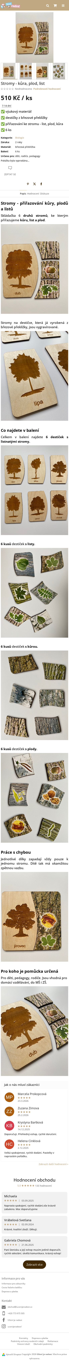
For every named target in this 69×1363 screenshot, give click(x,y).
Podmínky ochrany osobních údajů (27, 1341)
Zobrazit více (34, 1264)
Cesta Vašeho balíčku (12, 1287)
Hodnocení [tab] (33, 193)
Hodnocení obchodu (34, 1180)
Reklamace (53, 1341)
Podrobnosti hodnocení (47, 88)
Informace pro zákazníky (13, 1283)
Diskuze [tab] (44, 193)
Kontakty (23, 1338)
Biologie (19, 137)
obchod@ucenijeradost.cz (20, 1306)
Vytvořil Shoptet (13, 1354)
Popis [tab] (23, 193)
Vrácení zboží (23, 1344)
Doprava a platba (10, 1291)
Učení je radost (15, 1320)
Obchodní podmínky (43, 1344)
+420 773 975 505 (16, 1313)
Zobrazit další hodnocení (52, 1164)
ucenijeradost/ (15, 1326)
